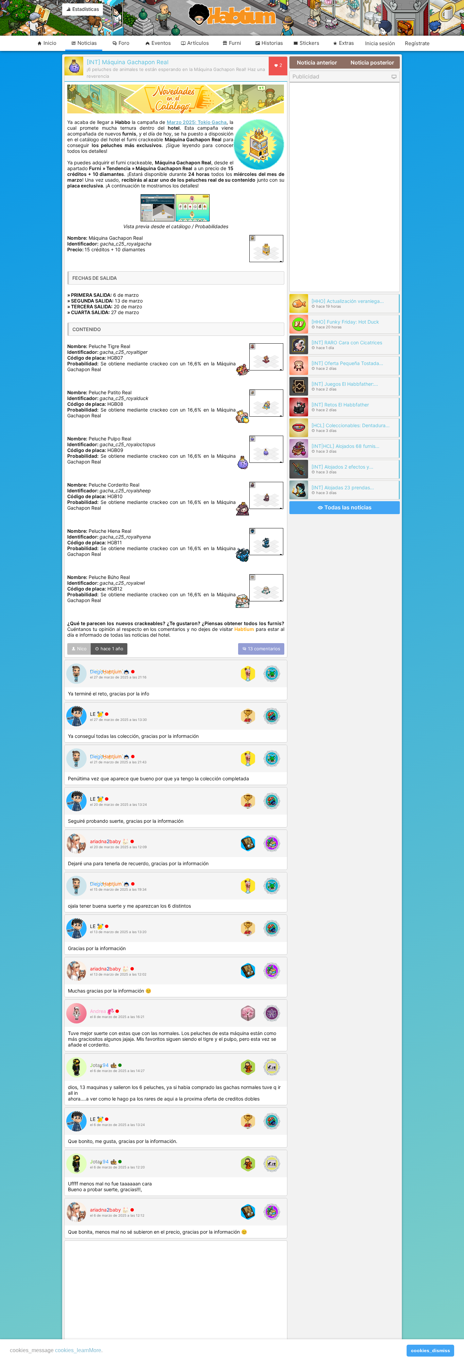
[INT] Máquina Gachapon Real (127, 62)
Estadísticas (85, 9)
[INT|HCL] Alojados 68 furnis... (345, 446)
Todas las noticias (347, 507)
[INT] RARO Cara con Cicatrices (346, 342)
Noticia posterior (372, 62)
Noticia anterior (317, 62)
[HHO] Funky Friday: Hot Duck (345, 322)
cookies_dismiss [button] (430, 1350)
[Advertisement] (175, 1291)
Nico (81, 648)
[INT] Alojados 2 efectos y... (342, 467)
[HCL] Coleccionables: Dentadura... (350, 425)
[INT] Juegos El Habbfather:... (344, 384)
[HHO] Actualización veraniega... (347, 301)
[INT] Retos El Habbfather (340, 404)
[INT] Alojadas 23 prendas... (342, 487)
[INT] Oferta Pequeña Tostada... (347, 363)
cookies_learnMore (78, 1350)
